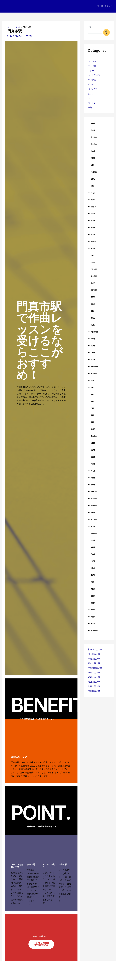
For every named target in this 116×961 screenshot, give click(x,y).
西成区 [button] (93, 262)
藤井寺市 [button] (94, 533)
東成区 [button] (93, 283)
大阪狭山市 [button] (94, 332)
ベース (91, 98)
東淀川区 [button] (94, 290)
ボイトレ (92, 103)
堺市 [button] (92, 380)
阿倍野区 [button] (94, 172)
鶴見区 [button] (93, 234)
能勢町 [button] (93, 603)
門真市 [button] (93, 359)
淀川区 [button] (93, 325)
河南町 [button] (93, 617)
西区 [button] (92, 255)
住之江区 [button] (94, 207)
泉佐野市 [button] (94, 144)
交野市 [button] (93, 353)
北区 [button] (92, 186)
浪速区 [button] (93, 248)
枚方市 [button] (93, 526)
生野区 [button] (93, 179)
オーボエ (92, 66)
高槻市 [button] (93, 478)
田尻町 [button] (93, 575)
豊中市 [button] (93, 485)
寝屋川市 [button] (94, 498)
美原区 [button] (93, 429)
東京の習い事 (94, 663)
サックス (92, 80)
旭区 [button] (92, 165)
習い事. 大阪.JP (104, 6)
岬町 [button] (92, 582)
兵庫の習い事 (94, 686)
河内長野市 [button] (94, 366)
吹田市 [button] (93, 443)
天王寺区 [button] (94, 241)
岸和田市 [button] (94, 373)
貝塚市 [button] (93, 339)
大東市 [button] (93, 464)
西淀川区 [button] (94, 269)
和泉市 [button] (93, 130)
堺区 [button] (92, 394)
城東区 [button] (93, 200)
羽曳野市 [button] (94, 505)
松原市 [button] (93, 540)
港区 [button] (92, 311)
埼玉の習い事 (94, 654)
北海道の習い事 (95, 649)
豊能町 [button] (93, 596)
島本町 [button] (93, 610)
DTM (90, 56)
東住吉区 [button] (94, 276)
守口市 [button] (93, 554)
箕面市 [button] (93, 547)
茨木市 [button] (93, 151)
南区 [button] (92, 422)
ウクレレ (92, 61)
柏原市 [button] (93, 346)
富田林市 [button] (94, 492)
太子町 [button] (93, 624)
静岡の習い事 (94, 672)
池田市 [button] (93, 123)
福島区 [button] (93, 304)
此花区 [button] (93, 193)
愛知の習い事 (94, 677)
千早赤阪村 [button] (94, 631)
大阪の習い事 (94, 682)
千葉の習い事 (94, 658)
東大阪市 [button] (94, 519)
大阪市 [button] (93, 158)
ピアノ (91, 93)
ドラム (91, 84)
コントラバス (94, 75)
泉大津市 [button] (94, 137)
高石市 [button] (93, 471)
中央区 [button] (93, 227)
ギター (91, 70)
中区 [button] (92, 401)
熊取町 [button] (93, 568)
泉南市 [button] (93, 457)
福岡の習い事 (94, 691)
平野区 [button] (93, 297)
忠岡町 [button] (93, 589)
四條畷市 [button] (94, 436)
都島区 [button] (93, 318)
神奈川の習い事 (95, 668)
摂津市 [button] (93, 450)
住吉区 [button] (93, 214)
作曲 (90, 107)
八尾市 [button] (93, 561)
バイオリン (93, 89)
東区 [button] (92, 415)
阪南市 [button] (93, 512)
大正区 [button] (93, 220)
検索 (89, 27)
